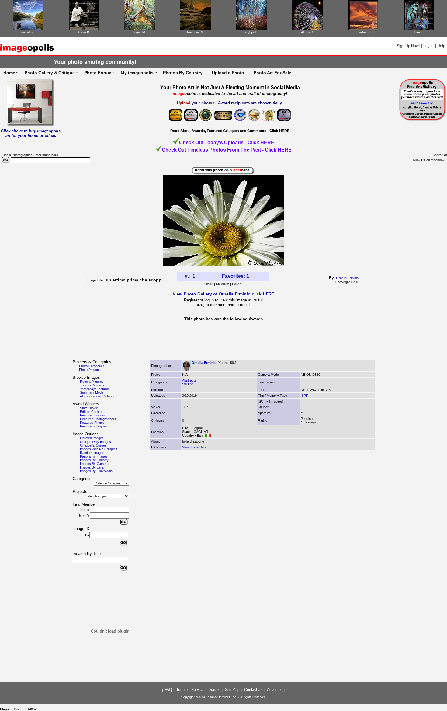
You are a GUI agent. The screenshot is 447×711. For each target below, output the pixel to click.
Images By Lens (92, 467)
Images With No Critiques (98, 449)
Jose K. (419, 32)
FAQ (168, 690)
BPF (304, 395)
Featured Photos (92, 422)
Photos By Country (183, 72)
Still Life (187, 384)
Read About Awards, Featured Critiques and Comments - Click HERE (229, 131)
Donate (214, 690)
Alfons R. (307, 32)
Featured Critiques (93, 426)
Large (237, 284)
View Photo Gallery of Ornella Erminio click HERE (223, 293)
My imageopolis (137, 72)
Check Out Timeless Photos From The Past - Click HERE (227, 149)
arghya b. (251, 32)
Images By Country (94, 460)
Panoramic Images (94, 456)
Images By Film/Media (96, 471)
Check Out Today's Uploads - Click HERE (226, 142)
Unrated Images (92, 438)
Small (208, 284)
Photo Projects (90, 369)
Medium (222, 284)
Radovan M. (195, 32)
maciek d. (28, 32)
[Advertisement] (223, 342)
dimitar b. (363, 32)
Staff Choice (89, 408)
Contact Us (253, 690)
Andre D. (84, 32)
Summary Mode (91, 392)
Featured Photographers (98, 419)
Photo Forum (97, 72)
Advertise (274, 690)
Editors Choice (91, 411)
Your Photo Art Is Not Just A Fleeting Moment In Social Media (230, 87)
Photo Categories (92, 366)
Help (441, 46)
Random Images (92, 453)
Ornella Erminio (347, 278)
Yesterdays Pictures (95, 389)
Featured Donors (92, 415)
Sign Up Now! (408, 46)
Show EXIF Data (194, 447)
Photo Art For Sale (272, 72)
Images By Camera (94, 463)
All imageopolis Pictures (97, 396)
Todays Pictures (92, 385)
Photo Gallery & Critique (50, 72)
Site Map (232, 690)
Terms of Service (190, 690)
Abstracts (189, 380)
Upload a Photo (228, 72)
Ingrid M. (139, 32)
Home (9, 72)
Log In (428, 46)
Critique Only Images (95, 442)
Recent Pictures (92, 381)
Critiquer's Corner (93, 445)
